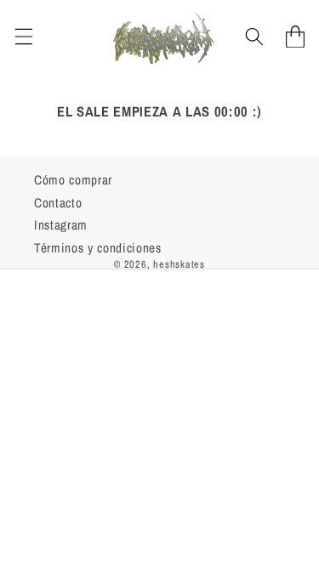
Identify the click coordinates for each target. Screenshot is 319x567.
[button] (23, 36)
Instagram (61, 225)
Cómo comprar (73, 180)
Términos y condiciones (98, 248)
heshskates (179, 264)
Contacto (58, 203)
